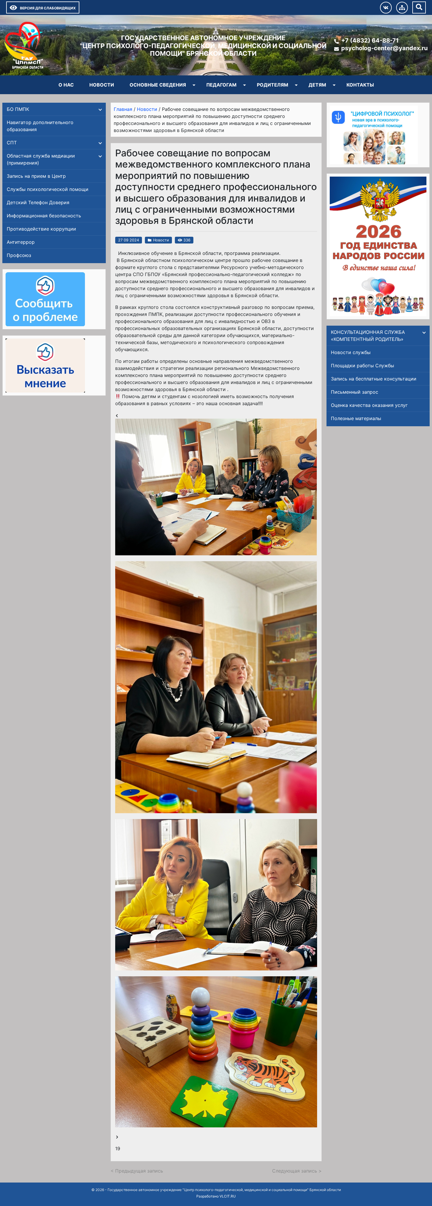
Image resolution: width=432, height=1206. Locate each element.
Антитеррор (21, 242)
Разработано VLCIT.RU (216, 1196)
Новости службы (351, 352)
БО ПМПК (18, 109)
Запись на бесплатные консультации (373, 379)
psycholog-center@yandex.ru (384, 48)
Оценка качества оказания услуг (369, 405)
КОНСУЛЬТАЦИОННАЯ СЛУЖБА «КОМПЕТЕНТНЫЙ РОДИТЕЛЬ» (368, 335)
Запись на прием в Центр (36, 176)
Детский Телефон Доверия (38, 202)
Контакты (360, 85)
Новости (101, 85)
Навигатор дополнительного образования (40, 125)
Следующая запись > (297, 1171)
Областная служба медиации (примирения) (41, 159)
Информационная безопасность (44, 216)
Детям (317, 85)
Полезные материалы (356, 418)
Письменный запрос (354, 392)
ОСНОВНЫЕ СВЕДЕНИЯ (158, 85)
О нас (66, 85)
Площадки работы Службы (362, 365)
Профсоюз (19, 255)
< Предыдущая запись (136, 1171)
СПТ (12, 143)
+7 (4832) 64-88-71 (370, 40)
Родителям (272, 85)
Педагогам (221, 85)
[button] (216, 487)
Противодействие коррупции (41, 229)
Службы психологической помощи (47, 189)
